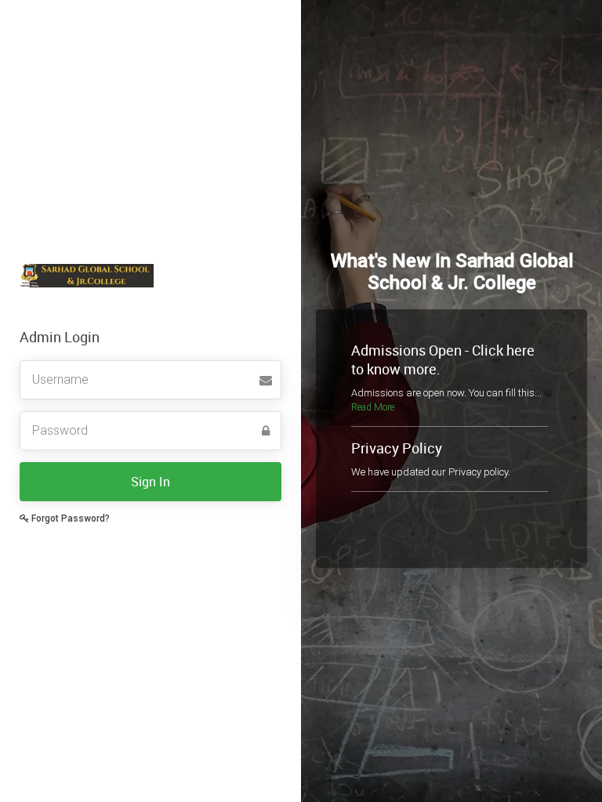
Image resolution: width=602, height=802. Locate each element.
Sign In (150, 481)
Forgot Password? (69, 518)
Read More (372, 407)
